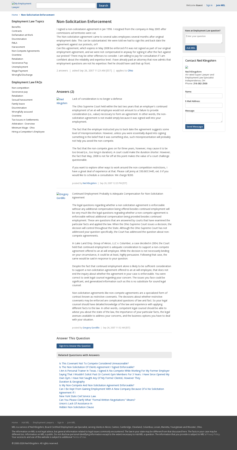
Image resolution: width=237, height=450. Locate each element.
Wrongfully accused (22, 111)
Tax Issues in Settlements (25, 119)
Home (15, 422)
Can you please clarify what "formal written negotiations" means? (97, 399)
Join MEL (71, 422)
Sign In (209, 5)
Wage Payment (20, 70)
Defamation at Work (22, 34)
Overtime (17, 54)
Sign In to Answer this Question (75, 345)
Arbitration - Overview (23, 123)
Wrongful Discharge (22, 74)
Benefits (16, 26)
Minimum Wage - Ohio (23, 127)
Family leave (18, 103)
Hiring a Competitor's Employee (28, 131)
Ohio (130, 70)
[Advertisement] (97, 81)
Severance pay (20, 91)
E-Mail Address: (192, 101)
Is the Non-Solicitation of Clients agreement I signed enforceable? (96, 367)
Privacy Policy (213, 434)
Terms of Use (79, 437)
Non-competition (20, 87)
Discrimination (19, 38)
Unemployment (20, 66)
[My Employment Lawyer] (24, 7)
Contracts (17, 30)
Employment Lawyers (43, 422)
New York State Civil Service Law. (77, 396)
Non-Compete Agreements (26, 50)
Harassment (18, 46)
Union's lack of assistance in (75, 403)
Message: (190, 110)
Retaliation (17, 58)
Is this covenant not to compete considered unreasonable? (94, 363)
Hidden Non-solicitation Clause (76, 407)
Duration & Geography (72, 381)
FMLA (14, 42)
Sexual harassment (22, 99)
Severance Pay (20, 62)
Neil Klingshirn (90, 183)
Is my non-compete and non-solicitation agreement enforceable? (96, 385)
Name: (188, 91)
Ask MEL (25, 422)
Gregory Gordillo (91, 327)
